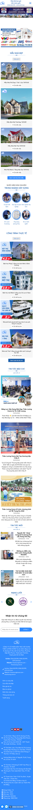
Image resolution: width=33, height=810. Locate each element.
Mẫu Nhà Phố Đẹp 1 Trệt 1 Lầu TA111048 (16, 82)
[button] (30, 3)
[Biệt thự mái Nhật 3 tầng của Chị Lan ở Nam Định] (16, 289)
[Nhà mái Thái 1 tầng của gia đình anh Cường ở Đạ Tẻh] (16, 348)
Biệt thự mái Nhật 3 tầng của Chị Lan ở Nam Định (16, 293)
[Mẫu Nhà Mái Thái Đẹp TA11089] (16, 119)
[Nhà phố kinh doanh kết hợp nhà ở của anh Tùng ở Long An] (16, 319)
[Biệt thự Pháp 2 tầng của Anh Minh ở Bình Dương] (16, 260)
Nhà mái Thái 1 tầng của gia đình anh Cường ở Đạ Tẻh (16, 352)
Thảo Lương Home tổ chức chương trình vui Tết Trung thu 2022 (16, 510)
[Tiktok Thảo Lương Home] (21, 729)
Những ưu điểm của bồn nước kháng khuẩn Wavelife (23, 553)
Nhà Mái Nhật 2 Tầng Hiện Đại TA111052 (16, 169)
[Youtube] (15, 729)
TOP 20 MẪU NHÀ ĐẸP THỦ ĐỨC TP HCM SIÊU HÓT (23, 573)
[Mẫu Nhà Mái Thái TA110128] (16, 142)
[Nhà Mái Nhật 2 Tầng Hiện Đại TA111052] (16, 166)
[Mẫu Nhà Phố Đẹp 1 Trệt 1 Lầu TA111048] (16, 79)
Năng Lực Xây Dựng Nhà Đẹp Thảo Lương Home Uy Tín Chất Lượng (16, 410)
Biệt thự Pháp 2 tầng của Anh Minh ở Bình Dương (16, 264)
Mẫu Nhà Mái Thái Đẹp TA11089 (16, 122)
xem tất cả (16, 529)
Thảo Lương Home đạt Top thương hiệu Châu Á (16, 457)
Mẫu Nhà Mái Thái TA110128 (16, 146)
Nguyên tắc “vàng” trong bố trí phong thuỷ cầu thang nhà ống (23, 535)
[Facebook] (12, 729)
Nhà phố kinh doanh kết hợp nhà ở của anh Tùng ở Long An (16, 322)
